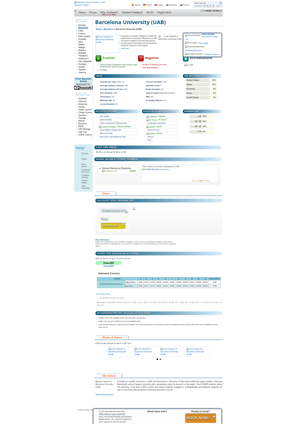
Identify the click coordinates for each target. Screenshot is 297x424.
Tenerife (82, 69)
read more (125, 48)
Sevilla (81, 67)
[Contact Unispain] (211, 12)
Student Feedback (132, 12)
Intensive (82, 101)
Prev (112, 351)
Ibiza (80, 42)
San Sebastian (85, 61)
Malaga (81, 47)
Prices (93, 12)
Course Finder (84, 181)
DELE (81, 126)
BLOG (150, 12)
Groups (81, 107)
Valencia (82, 72)
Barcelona (83, 28)
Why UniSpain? (109, 13)
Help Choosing (85, 187)
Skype (84, 159)
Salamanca (83, 58)
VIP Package (84, 129)
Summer (82, 115)
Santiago (82, 64)
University (82, 104)
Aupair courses (85, 109)
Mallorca (82, 50)
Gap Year (82, 132)
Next (205, 351)
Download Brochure (86, 171)
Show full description (104, 394)
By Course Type (83, 95)
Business (82, 123)
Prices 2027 (108, 266)
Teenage (82, 118)
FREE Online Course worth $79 (112, 414)
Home (82, 12)
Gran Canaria (84, 36)
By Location (81, 22)
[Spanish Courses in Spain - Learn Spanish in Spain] (89, 2)
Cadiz (81, 31)
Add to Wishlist (208, 34)
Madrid (81, 44)
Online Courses (85, 135)
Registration (164, 12)
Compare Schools (85, 176)
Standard (82, 98)
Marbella (82, 53)
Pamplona (82, 56)
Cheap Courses (85, 112)
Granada (82, 39)
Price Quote (84, 165)
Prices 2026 (108, 262)
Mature (81, 121)
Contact (85, 153)
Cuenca (81, 33)
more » (218, 6)
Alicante (82, 25)
